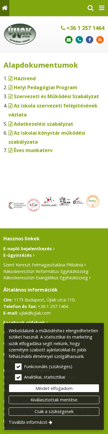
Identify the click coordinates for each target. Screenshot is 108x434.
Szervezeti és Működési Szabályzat (56, 96)
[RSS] (100, 40)
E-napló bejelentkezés (27, 248)
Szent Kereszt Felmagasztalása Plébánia (43, 265)
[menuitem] (4, 8)
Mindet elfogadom (54, 388)
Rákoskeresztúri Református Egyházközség (45, 271)
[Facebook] (89, 40)
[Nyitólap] (4, 8)
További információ (28, 422)
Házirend (25, 78)
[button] (101, 8)
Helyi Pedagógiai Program (45, 87)
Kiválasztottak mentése (54, 400)
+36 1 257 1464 (84, 27)
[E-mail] (68, 40)
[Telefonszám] (79, 40)
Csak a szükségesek (54, 411)
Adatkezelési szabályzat (43, 124)
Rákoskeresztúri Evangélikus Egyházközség (45, 277)
